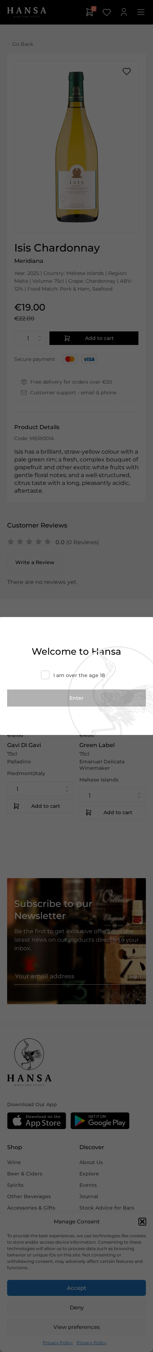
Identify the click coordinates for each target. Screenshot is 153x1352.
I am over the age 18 (79, 675)
